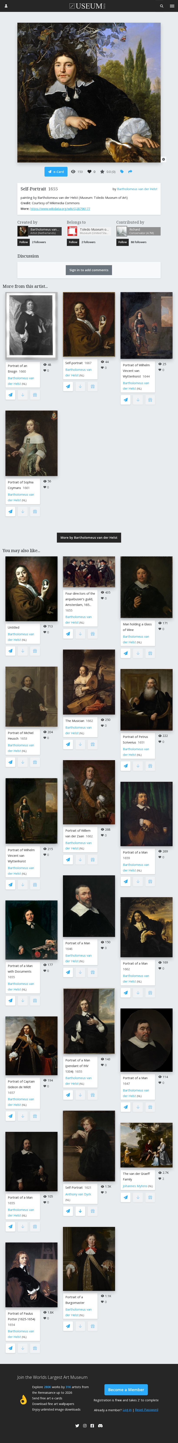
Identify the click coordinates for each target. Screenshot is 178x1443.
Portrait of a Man (20, 1197)
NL (24, 384)
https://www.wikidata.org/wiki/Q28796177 (60, 209)
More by (89, 537)
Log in (127, 1410)
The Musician (74, 721)
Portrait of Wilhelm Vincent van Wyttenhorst (136, 370)
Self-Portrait (74, 1187)
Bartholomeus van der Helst (137, 189)
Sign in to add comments (88, 270)
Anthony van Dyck (78, 1194)
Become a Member (126, 1389)
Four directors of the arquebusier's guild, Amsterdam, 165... (80, 599)
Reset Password (146, 1410)
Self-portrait (74, 363)
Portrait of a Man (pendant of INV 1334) (77, 1065)
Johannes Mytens (135, 1186)
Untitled (13, 627)
